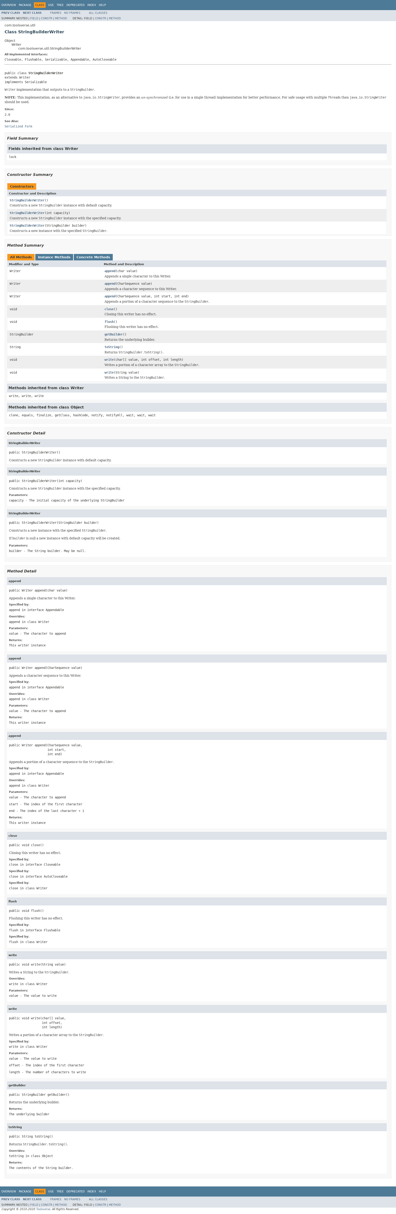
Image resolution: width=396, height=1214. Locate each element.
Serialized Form (18, 126)
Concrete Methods (93, 257)
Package (25, 5)
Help (102, 5)
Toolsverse (43, 1209)
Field (34, 18)
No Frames (72, 12)
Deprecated (75, 5)
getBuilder (113, 334)
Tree (60, 5)
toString (111, 347)
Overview (8, 5)
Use (51, 5)
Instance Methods (54, 257)
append (110, 271)
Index (91, 5)
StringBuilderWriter (27, 200)
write (109, 359)
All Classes (98, 12)
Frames (55, 12)
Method (61, 18)
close (109, 309)
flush (109, 322)
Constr (46, 18)
